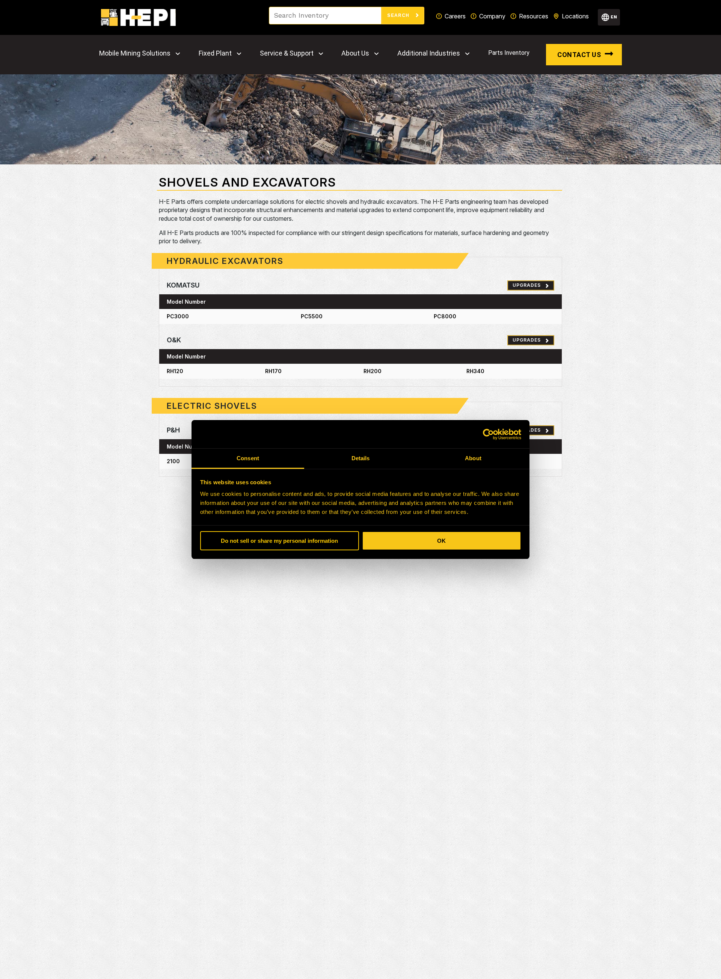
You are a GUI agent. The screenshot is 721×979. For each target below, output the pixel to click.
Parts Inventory (508, 52)
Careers (455, 16)
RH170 (273, 371)
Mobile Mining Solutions (134, 53)
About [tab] (473, 458)
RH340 (475, 371)
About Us (355, 53)
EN (614, 17)
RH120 (175, 371)
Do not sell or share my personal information (279, 541)
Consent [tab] (248, 458)
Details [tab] (360, 458)
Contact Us (579, 55)
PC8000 (445, 316)
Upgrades (527, 285)
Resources (533, 16)
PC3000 (178, 316)
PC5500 (312, 316)
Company (492, 16)
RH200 (373, 371)
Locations (575, 16)
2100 (173, 461)
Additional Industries (428, 53)
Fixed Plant (215, 53)
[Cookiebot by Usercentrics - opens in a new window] (488, 434)
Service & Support (287, 53)
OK (441, 541)
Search (399, 15)
